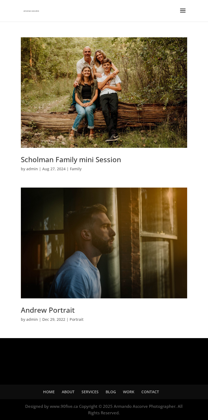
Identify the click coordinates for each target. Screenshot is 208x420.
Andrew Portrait (48, 310)
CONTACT (150, 391)
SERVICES (90, 391)
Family (76, 168)
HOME (49, 391)
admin (32, 168)
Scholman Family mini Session (71, 159)
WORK (128, 391)
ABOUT (68, 391)
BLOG (111, 391)
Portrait (76, 319)
